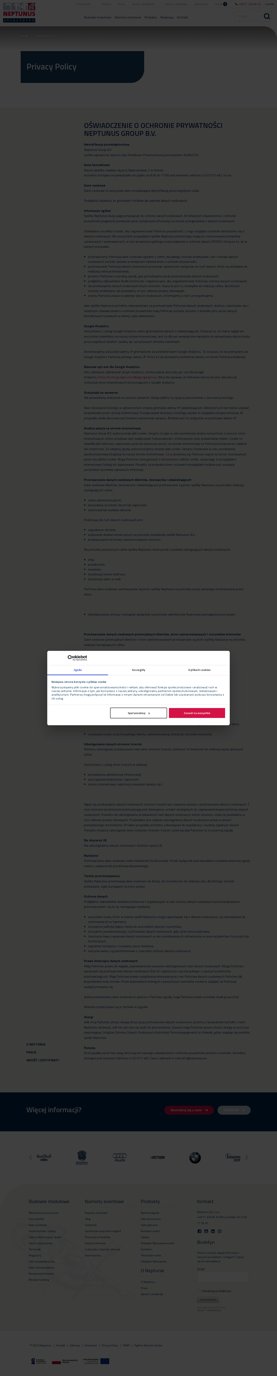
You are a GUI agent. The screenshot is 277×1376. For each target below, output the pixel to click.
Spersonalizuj (136, 713)
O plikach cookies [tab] (199, 670)
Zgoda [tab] (78, 670)
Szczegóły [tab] (138, 670)
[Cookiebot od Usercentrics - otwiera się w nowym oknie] (69, 658)
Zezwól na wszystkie (197, 713)
